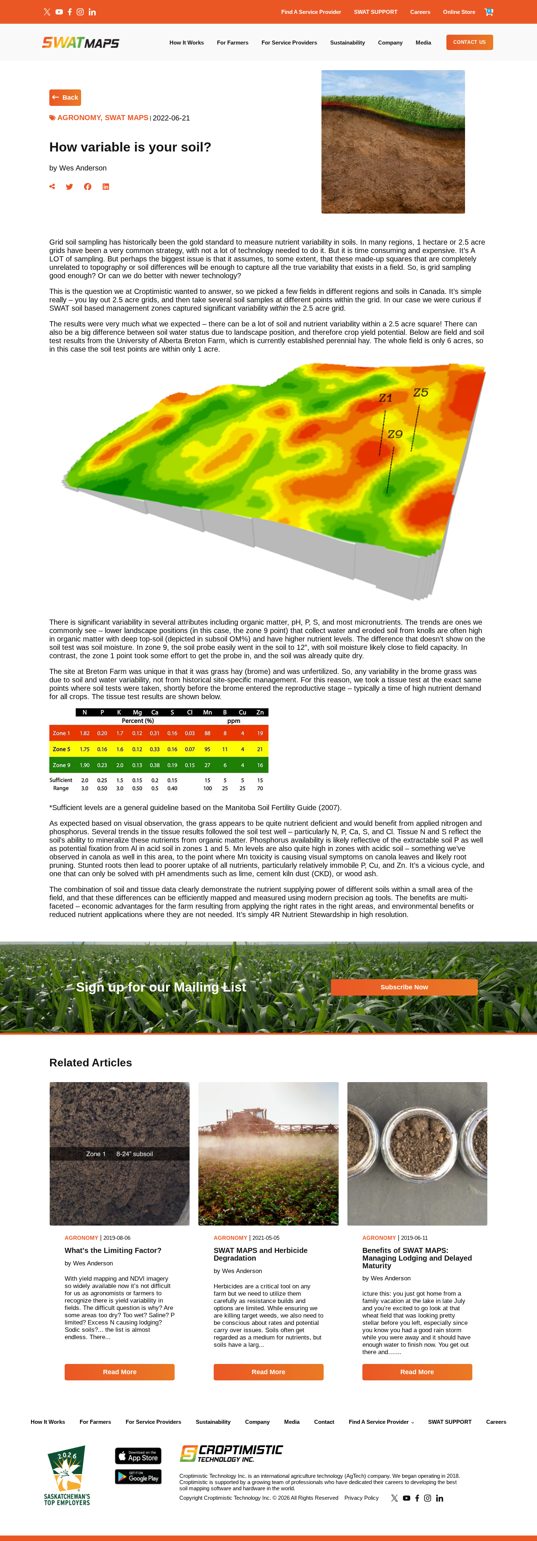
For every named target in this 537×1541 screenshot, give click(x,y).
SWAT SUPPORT (375, 12)
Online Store (459, 12)
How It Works (187, 42)
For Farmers (232, 42)
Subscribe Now (404, 987)
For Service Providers (289, 42)
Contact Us (469, 42)
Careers (420, 12)
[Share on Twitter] (69, 187)
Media (423, 42)
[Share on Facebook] (87, 187)
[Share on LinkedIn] (106, 187)
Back (70, 97)
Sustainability (347, 42)
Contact (324, 1422)
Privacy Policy (361, 1498)
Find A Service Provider (311, 12)
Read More (120, 1372)
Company (390, 42)
